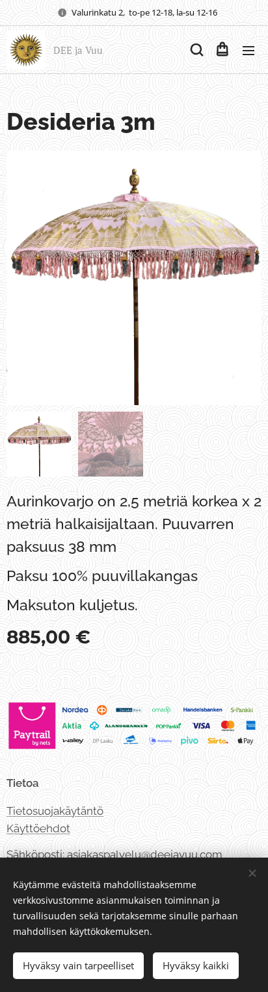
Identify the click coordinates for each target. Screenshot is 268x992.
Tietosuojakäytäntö (55, 810)
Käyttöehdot (38, 828)
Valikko (248, 50)
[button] (196, 50)
